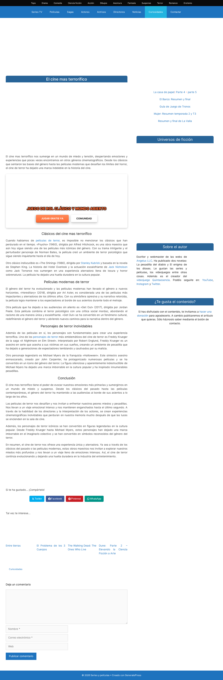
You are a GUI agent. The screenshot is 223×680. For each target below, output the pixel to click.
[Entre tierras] (20, 539)
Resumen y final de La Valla (175, 121)
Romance (173, 3)
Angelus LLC (144, 260)
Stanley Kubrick (90, 263)
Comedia (58, 3)
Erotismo (188, 3)
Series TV (37, 11)
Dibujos (103, 3)
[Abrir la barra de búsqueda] (190, 12)
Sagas (70, 11)
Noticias (136, 11)
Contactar (176, 11)
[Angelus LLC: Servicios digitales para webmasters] (66, 473)
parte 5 (192, 92)
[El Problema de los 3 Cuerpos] (51, 539)
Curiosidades (156, 11)
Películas (54, 11)
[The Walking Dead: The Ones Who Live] (82, 539)
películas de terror (48, 240)
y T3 (193, 113)
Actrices (101, 11)
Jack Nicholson (117, 266)
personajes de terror (45, 336)
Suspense (146, 3)
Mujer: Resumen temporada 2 (172, 113)
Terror (160, 3)
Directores (119, 11)
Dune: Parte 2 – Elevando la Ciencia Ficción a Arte (113, 549)
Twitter (156, 283)
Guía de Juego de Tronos (175, 106)
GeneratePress (133, 675)
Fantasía (132, 3)
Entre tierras (13, 545)
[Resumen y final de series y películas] (175, 83)
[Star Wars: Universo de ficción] (175, 160)
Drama (45, 3)
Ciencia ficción (75, 3)
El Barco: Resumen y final (175, 99)
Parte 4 (180, 92)
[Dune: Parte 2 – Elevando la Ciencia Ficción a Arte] (113, 539)
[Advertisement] (111, 44)
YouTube (207, 280)
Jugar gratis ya (52, 218)
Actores (85, 11)
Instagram (143, 283)
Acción (91, 3)
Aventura (117, 3)
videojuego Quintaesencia (153, 280)
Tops (33, 3)
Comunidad (84, 218)
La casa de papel (164, 92)
